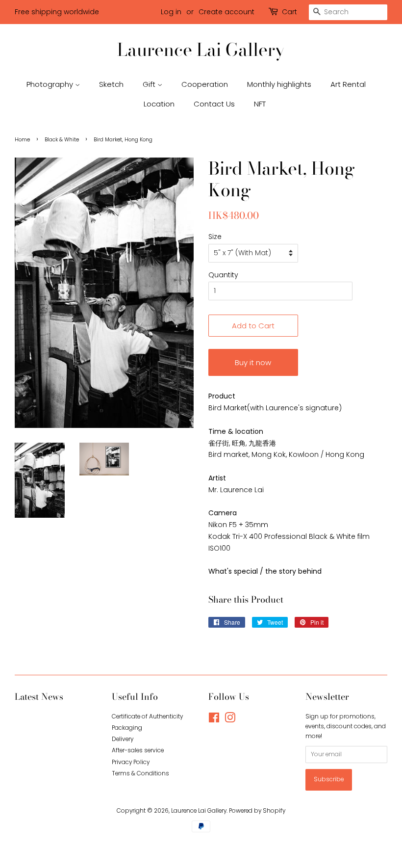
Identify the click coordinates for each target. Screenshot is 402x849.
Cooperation (204, 84)
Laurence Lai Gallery (201, 49)
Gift (150, 84)
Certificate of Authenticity (147, 716)
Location (159, 104)
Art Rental (348, 84)
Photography (50, 84)
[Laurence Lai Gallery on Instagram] (230, 720)
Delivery (122, 739)
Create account (226, 12)
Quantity (223, 275)
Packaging (127, 728)
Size (215, 236)
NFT (260, 104)
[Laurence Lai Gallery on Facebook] (214, 720)
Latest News (39, 696)
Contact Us (214, 104)
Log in (171, 12)
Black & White (62, 139)
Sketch (111, 84)
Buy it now (253, 362)
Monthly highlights (279, 84)
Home (22, 139)
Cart (289, 12)
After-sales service (138, 750)
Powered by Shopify (257, 811)
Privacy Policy (131, 762)
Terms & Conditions (140, 773)
